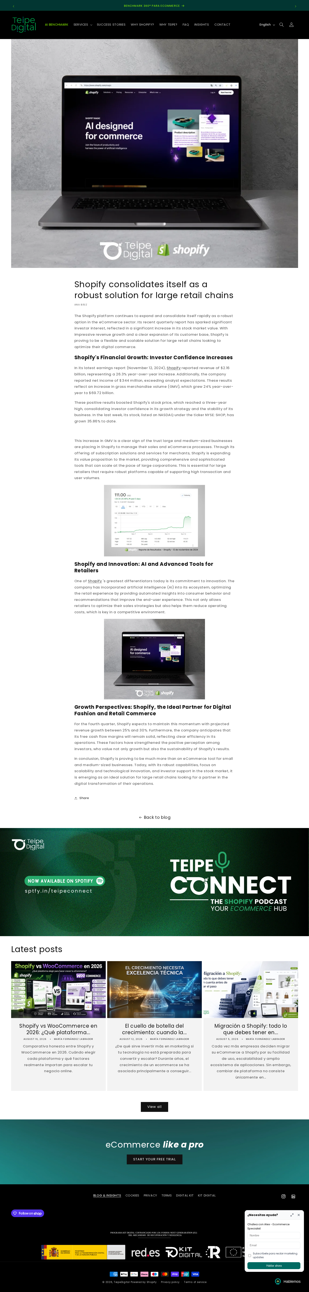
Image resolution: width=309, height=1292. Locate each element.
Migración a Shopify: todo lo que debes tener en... (250, 1029)
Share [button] (84, 798)
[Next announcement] (295, 6)
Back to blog (157, 817)
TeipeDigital (122, 1282)
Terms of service (195, 1282)
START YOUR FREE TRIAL (154, 1159)
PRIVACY (150, 1196)
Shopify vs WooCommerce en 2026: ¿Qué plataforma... (58, 1029)
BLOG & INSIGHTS (107, 1196)
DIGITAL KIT (185, 1196)
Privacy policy (170, 1282)
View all (154, 1106)
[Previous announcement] (13, 6)
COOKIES (132, 1196)
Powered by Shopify (144, 1282)
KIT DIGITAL (207, 1196)
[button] (82, 24)
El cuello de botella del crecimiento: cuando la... (154, 1029)
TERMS (166, 1196)
